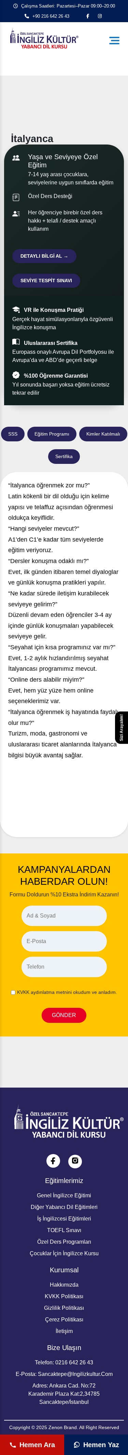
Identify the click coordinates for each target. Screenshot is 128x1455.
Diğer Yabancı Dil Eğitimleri (64, 1207)
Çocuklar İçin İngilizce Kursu (64, 1253)
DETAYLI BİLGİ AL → (44, 256)
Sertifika (64, 456)
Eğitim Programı (51, 434)
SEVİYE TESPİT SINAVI (46, 280)
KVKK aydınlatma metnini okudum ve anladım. (67, 992)
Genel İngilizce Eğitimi (64, 1195)
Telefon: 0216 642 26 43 (64, 1362)
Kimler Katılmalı (103, 434)
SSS (12, 434)
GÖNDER (64, 1015)
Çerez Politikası (64, 1319)
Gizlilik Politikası (64, 1308)
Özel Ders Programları (64, 1242)
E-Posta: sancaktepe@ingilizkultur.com (64, 1374)
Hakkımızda (64, 1285)
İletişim (64, 1331)
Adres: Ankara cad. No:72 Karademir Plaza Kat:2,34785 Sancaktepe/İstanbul (64, 1394)
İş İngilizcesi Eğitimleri (64, 1219)
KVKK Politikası (64, 1296)
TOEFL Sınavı (64, 1230)
